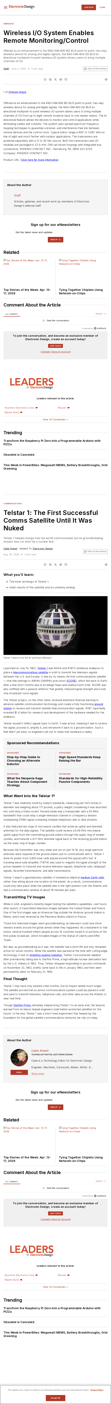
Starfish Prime (22, 1005)
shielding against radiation (46, 955)
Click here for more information (39, 159)
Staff (6, 68)
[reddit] (60, 79)
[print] (106, 79)
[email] (65, 79)
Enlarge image (17, 92)
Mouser (62, 407)
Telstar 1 (42, 668)
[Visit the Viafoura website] (100, 328)
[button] (5, 7)
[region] (55, 321)
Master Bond (12, 412)
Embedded (8, 24)
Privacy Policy (96, 1390)
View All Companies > (55, 419)
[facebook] (45, 79)
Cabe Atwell (10, 548)
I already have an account (55, 351)
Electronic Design (43, 548)
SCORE (71, 680)
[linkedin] (50, 79)
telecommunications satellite (30, 672)
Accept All (55, 1398)
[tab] (11, 314)
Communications (12, 504)
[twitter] (55, 79)
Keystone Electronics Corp (19, 407)
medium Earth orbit (92, 877)
